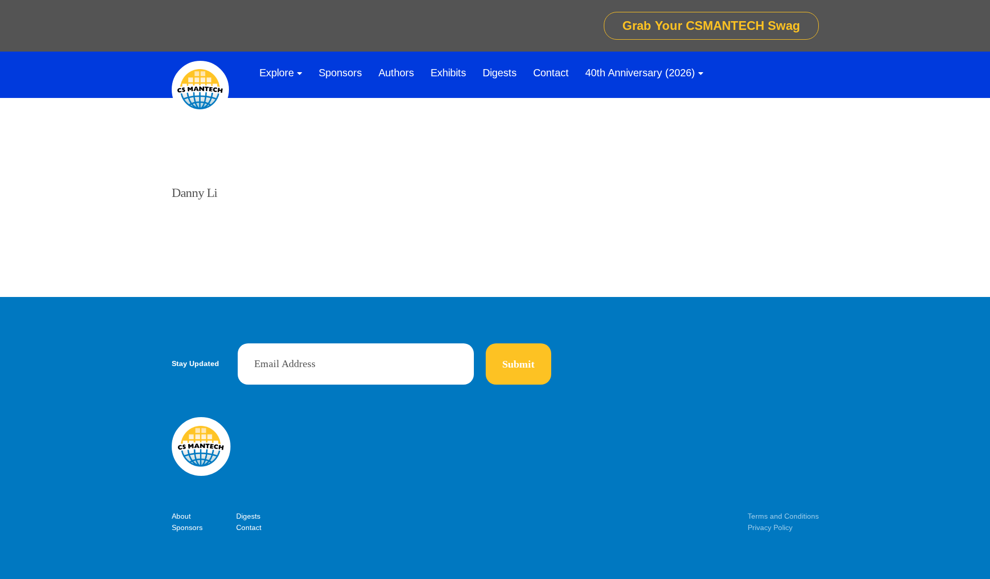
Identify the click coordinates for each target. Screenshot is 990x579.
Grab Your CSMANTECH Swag (711, 25)
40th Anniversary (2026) (640, 72)
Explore (276, 72)
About (181, 516)
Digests (500, 72)
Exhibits (448, 72)
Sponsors (340, 72)
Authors (396, 72)
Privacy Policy (770, 527)
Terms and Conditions (783, 516)
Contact (551, 72)
